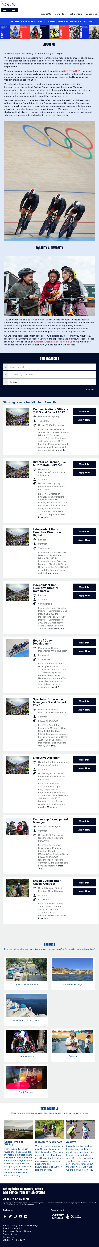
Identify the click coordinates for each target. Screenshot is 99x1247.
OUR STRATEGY (72, 71)
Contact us (8, 1237)
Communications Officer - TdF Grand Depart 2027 (50, 411)
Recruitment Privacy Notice (17, 1231)
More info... (61, 450)
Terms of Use (10, 1234)
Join (14, 10)
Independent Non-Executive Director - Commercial (46, 588)
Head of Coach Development (43, 642)
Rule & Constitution (12, 1228)
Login (5, 10)
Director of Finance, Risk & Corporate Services (50, 463)
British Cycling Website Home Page (20, 1225)
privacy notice (28, 1204)
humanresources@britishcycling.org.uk (53, 341)
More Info (84, 411)
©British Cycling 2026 (14, 1240)
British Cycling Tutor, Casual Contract (47, 882)
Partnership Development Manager (50, 821)
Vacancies (91, 14)
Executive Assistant (46, 757)
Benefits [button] (59, 14)
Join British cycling (16, 1198)
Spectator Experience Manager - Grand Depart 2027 (49, 702)
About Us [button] (46, 14)
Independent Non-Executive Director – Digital (47, 532)
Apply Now (84, 420)
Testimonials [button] (75, 14)
